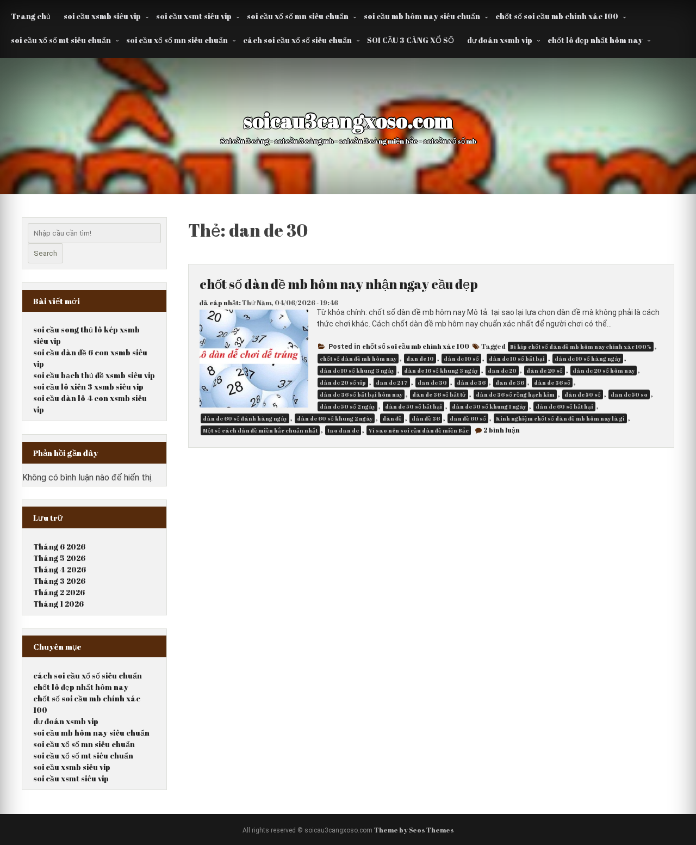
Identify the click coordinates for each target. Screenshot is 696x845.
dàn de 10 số (461, 358)
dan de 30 (432, 382)
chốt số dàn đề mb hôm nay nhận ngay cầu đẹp (339, 284)
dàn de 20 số (544, 370)
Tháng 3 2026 (59, 581)
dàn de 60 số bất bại (564, 406)
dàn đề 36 (426, 418)
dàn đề (392, 418)
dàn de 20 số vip (343, 382)
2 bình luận (501, 429)
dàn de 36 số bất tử (439, 394)
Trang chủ (31, 16)
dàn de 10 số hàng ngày (588, 358)
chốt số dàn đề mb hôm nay (358, 358)
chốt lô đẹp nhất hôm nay (595, 40)
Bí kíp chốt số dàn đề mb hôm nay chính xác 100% (580, 346)
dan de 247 (392, 382)
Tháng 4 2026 (59, 569)
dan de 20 (502, 370)
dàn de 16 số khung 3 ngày (441, 370)
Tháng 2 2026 (59, 592)
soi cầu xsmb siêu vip (102, 16)
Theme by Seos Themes (414, 829)
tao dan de (343, 430)
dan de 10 (420, 358)
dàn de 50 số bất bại (413, 406)
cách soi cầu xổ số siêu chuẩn (297, 40)
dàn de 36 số (552, 382)
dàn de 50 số (582, 394)
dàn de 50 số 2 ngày (347, 406)
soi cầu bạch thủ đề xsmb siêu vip (94, 375)
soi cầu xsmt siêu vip (194, 16)
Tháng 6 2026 (59, 546)
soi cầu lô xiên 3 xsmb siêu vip (88, 386)
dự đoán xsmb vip (499, 40)
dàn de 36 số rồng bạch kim (515, 394)
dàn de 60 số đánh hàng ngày (245, 418)
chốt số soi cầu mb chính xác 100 (556, 16)
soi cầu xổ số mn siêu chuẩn (298, 16)
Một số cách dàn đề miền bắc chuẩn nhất (260, 430)
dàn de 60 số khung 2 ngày (334, 418)
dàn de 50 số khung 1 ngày (489, 406)
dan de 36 (509, 382)
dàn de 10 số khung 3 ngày (357, 370)
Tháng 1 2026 (58, 604)
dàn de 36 (471, 382)
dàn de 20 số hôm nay (604, 370)
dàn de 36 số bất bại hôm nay (361, 394)
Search (45, 253)
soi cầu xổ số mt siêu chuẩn (61, 40)
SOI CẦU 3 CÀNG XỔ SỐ (410, 40)
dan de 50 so (629, 394)
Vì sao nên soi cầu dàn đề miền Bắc (419, 430)
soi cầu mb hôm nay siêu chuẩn (422, 16)
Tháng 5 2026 (59, 558)
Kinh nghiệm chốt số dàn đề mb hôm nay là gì (560, 418)
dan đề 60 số (468, 418)
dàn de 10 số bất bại (517, 358)
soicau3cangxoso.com (348, 120)
